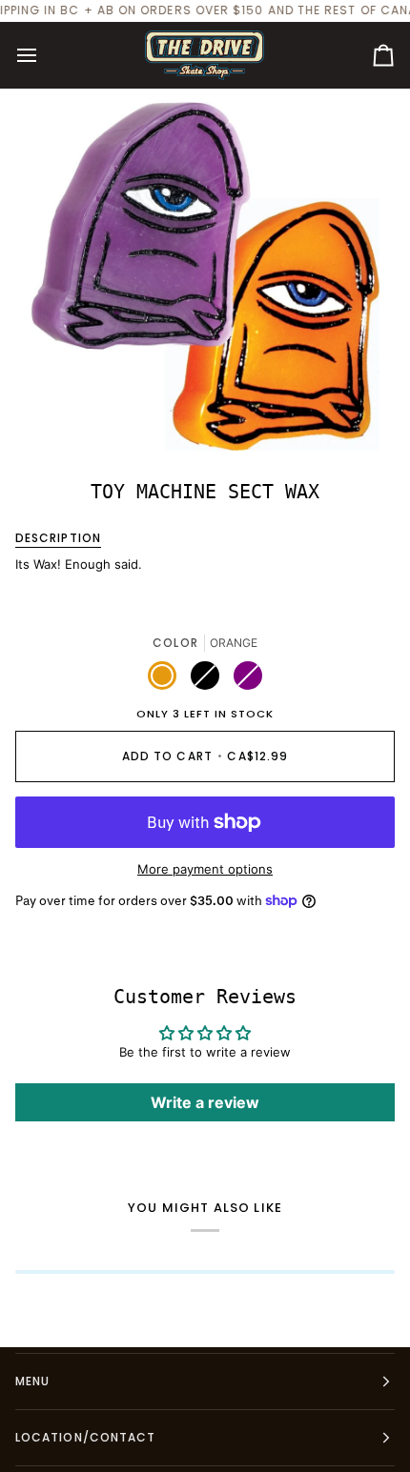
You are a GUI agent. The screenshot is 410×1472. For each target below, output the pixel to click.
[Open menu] (43, 55)
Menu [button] (32, 1381)
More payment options (205, 869)
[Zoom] (66, 415)
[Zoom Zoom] (205, 276)
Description (58, 538)
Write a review (205, 1102)
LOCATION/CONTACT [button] (85, 1437)
